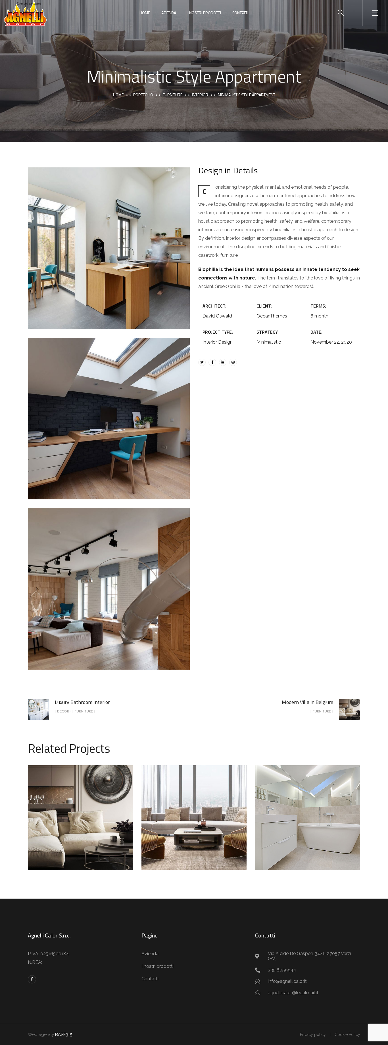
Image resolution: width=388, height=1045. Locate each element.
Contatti (240, 13)
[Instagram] (233, 362)
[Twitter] (202, 362)
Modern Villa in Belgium (80, 811)
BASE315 (63, 1034)
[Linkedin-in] (222, 362)
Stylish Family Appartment (194, 811)
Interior (200, 95)
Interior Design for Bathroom (307, 811)
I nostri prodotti (204, 13)
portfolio (143, 95)
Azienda (168, 13)
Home (144, 13)
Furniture (172, 95)
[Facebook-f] (212, 362)
